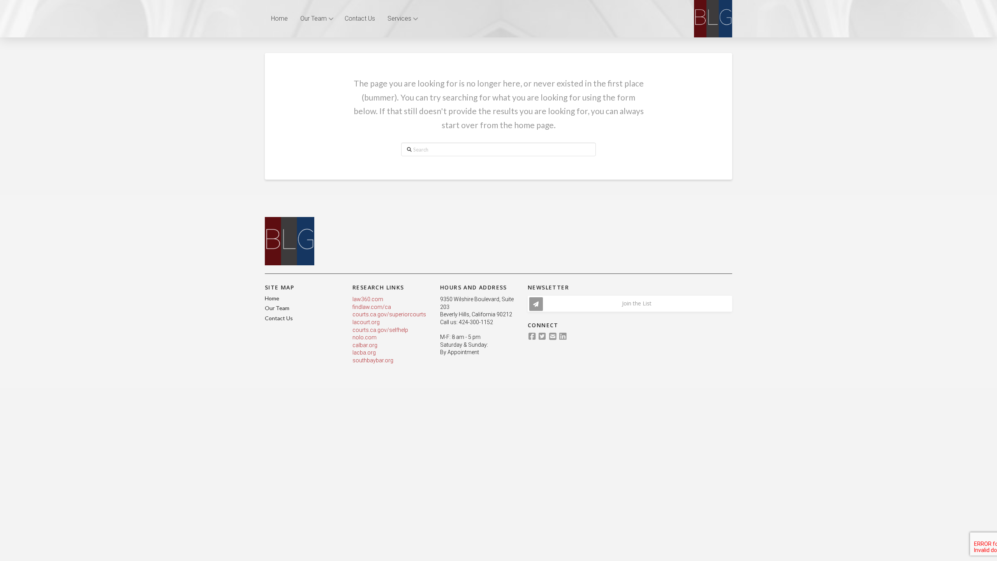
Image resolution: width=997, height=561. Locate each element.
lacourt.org (366, 322)
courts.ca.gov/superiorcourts (389, 314)
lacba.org (364, 352)
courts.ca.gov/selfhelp (380, 330)
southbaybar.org (372, 360)
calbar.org (364, 345)
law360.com (367, 299)
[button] (630, 304)
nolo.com (364, 337)
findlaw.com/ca (371, 307)
